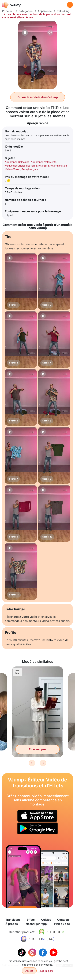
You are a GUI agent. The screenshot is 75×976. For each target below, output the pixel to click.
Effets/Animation (57, 165)
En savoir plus (37, 749)
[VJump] (11, 5)
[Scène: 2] (54, 281)
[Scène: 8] (54, 455)
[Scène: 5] (21, 397)
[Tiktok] (22, 952)
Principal (7, 11)
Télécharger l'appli (36, 924)
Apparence (45, 11)
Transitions (13, 919)
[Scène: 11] (21, 571)
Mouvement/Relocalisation (20, 165)
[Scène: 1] (21, 281)
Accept (29, 970)
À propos (11, 924)
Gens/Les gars (29, 169)
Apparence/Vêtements (43, 161)
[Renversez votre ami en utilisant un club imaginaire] (23, 876)
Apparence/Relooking (17, 161)
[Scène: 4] (54, 339)
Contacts (63, 919)
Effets (31, 919)
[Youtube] (54, 952)
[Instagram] (32, 952)
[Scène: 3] (21, 339)
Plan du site (62, 924)
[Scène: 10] (54, 513)
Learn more (46, 970)
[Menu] (70, 5)
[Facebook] (43, 952)
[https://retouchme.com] (52, 932)
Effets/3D (41, 165)
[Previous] (32, 763)
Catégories (25, 11)
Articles (46, 919)
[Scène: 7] (21, 455)
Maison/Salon (12, 169)
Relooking (63, 11)
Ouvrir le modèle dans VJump (37, 97)
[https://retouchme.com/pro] (37, 939)
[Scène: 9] (21, 513)
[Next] (43, 763)
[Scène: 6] (54, 397)
